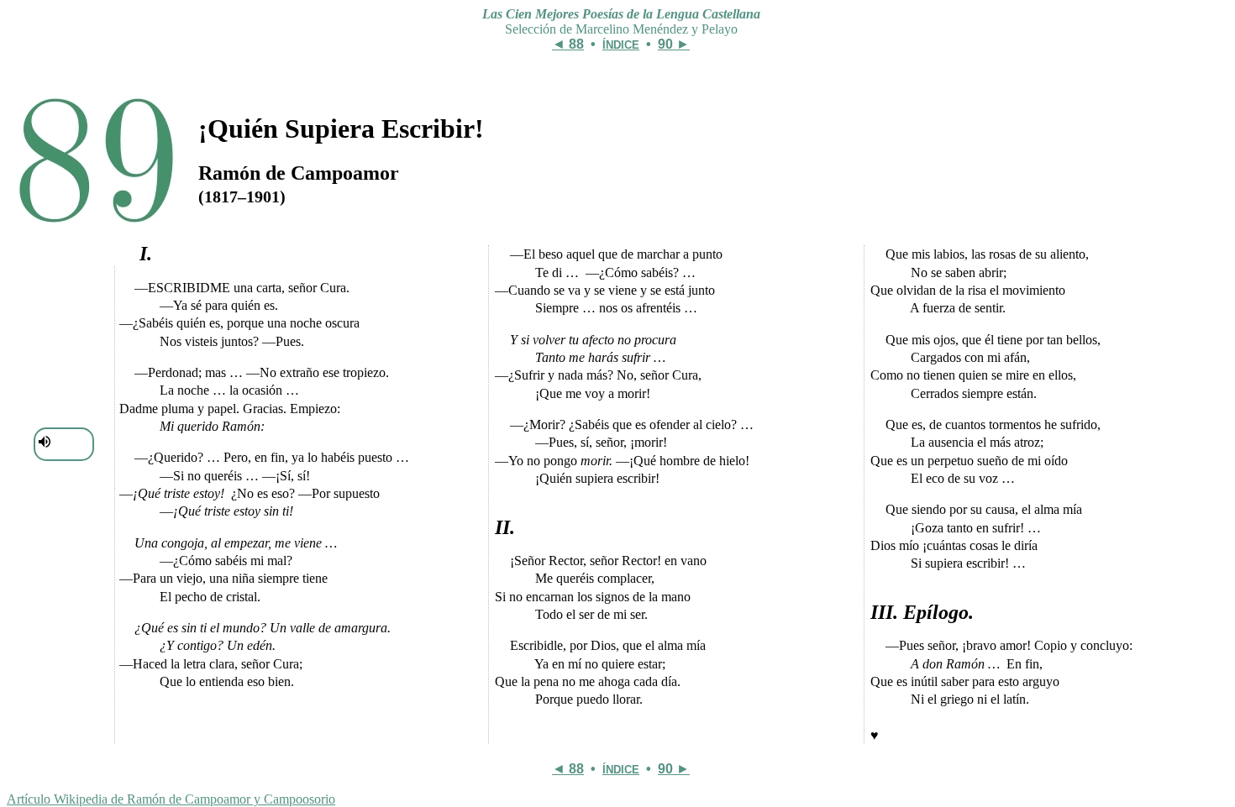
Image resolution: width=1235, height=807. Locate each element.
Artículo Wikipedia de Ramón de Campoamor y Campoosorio (171, 799)
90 (665, 44)
